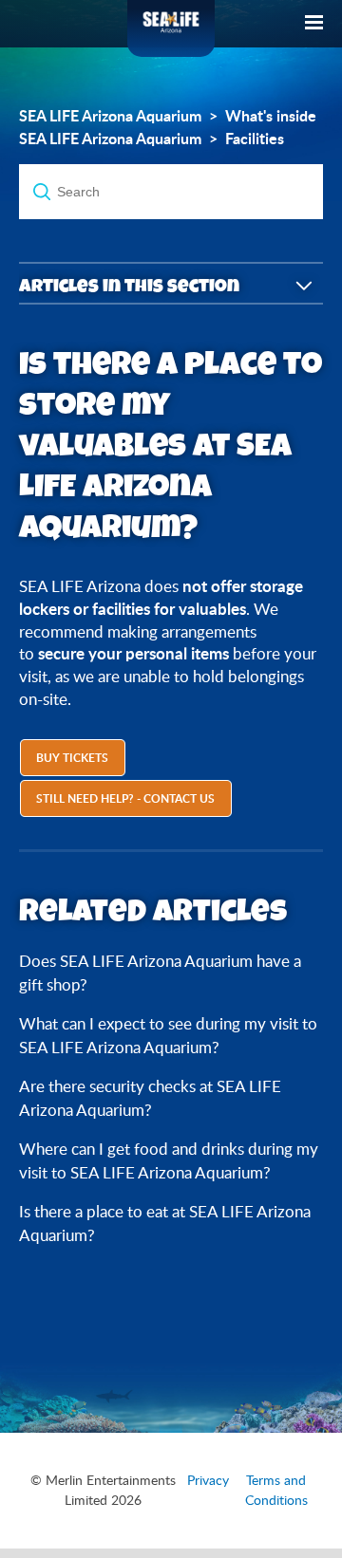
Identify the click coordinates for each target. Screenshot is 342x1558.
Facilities (254, 138)
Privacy (208, 1480)
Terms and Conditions (276, 1490)
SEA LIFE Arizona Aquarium (110, 115)
